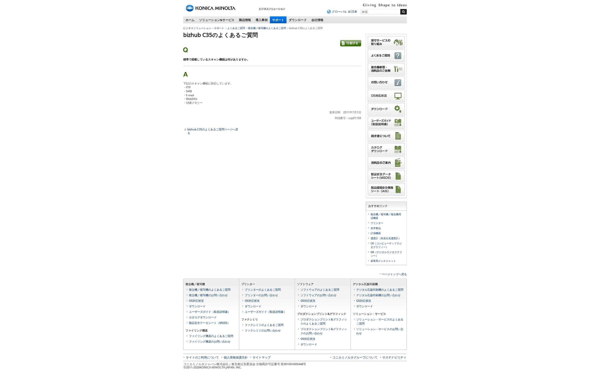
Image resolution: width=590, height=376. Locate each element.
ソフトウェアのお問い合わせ (318, 295)
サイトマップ (262, 357)
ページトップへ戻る (394, 274)
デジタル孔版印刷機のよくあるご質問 (379, 290)
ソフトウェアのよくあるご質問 (320, 290)
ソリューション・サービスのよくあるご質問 (379, 321)
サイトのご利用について (202, 357)
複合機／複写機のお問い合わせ (208, 295)
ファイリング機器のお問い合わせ (209, 341)
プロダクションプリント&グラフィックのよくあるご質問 (324, 321)
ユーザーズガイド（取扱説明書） (209, 312)
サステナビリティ (394, 357)
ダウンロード (298, 20)
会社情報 (317, 20)
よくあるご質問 (236, 28)
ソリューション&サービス (216, 20)
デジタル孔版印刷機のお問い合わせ (378, 295)
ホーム (190, 20)
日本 (354, 11)
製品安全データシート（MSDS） (209, 323)
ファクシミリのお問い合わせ (263, 330)
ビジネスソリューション (197, 28)
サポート (278, 20)
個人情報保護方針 (236, 357)
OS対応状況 (196, 301)
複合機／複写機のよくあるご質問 (267, 28)
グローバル (339, 11)
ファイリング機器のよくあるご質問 (211, 336)
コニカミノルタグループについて (355, 357)
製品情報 (245, 20)
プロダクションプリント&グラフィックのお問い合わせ (324, 331)
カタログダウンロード (203, 317)
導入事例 (262, 20)
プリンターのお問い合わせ (261, 295)
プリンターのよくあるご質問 (263, 290)
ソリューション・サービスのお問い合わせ (379, 331)
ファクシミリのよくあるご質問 (264, 325)
